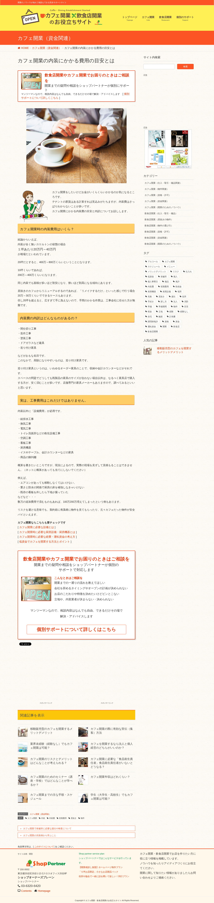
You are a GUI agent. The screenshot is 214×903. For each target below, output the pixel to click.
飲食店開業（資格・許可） (158, 231)
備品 (167, 281)
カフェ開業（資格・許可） (158, 195)
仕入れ (189, 271)
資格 (167, 321)
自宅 (150, 316)
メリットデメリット (157, 271)
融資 (161, 316)
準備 (150, 306)
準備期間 (163, 306)
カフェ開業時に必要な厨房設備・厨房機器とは (47, 532)
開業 (165, 326)
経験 (171, 311)
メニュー (171, 266)
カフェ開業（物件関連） (157, 189)
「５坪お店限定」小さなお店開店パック (98, 872)
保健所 (164, 276)
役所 (184, 296)
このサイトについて (44, 847)
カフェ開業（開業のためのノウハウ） (163, 207)
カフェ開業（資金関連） (40, 814)
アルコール (153, 261)
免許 (177, 281)
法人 (175, 301)
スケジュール (154, 266)
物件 (82, 818)
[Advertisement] (46, 678)
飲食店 (176, 326)
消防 (186, 301)
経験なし (184, 311)
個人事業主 (153, 281)
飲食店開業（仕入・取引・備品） (161, 213)
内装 (43, 818)
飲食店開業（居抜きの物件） (159, 219)
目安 (186, 306)
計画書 (172, 316)
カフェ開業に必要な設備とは (36, 527)
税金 (150, 311)
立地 (161, 311)
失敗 (150, 296)
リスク (176, 271)
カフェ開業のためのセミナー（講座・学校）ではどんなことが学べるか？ (51, 780)
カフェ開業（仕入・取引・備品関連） (163, 183)
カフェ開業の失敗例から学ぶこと (39, 835)
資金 (177, 321)
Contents (26, 890)
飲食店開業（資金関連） (157, 237)
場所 (179, 291)
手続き (151, 301)
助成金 (178, 286)
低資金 (151, 276)
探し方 (164, 301)
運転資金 (152, 326)
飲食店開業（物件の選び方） (159, 225)
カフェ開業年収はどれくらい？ (110, 776)
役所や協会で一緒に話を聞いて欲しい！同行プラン (104, 876)
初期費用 (63, 818)
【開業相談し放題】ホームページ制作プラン (101, 867)
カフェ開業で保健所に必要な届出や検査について (47, 828)
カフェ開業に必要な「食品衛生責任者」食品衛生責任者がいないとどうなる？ (112, 762)
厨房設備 (167, 291)
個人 (175, 276)
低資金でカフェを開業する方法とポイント (44, 541)
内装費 (52, 818)
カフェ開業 (32, 818)
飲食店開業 (153, 331)
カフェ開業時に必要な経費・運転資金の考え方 (47, 536)
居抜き (73, 818)
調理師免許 (153, 321)
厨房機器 (152, 291)
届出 (173, 296)
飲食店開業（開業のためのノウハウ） (163, 244)
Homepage (44, 890)
